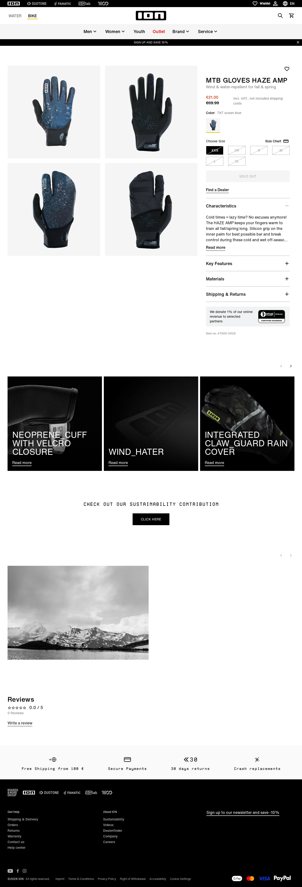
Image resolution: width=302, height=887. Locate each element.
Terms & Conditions (81, 879)
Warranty (14, 836)
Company (110, 836)
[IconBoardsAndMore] (13, 792)
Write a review (20, 723)
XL (237, 161)
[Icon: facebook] (18, 871)
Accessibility (157, 879)
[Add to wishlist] (287, 69)
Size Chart (273, 141)
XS (237, 150)
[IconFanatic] (62, 3)
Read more (215, 247)
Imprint (59, 879)
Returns (14, 830)
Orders (13, 824)
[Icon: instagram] (24, 871)
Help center (16, 847)
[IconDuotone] (36, 3)
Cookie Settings (180, 879)
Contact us (16, 841)
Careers (109, 841)
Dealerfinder (112, 830)
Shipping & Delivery (23, 819)
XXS (214, 150)
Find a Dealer (217, 190)
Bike (32, 16)
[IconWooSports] (103, 3)
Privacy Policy (107, 879)
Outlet (159, 31)
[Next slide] (290, 366)
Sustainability (113, 819)
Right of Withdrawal (133, 879)
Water (14, 16)
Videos (108, 824)
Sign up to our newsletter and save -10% (242, 812)
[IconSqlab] (84, 3)
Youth (139, 31)
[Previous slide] (281, 366)
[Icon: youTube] (10, 871)
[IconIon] (14, 3)
